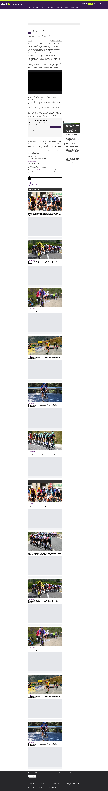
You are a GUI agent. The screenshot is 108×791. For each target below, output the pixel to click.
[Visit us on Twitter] (81, 3)
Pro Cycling (30, 27)
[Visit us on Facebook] (79, 3)
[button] (105, 3)
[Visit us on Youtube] (84, 3)
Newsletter (59, 40)
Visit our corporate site (68, 772)
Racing (37, 7)
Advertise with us (57, 783)
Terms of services (44, 130)
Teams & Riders (36, 27)
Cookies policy (69, 780)
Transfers (60, 24)
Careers (42, 783)
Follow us (53, 40)
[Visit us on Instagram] (83, 3)
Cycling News (35, 33)
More (77, 7)
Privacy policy (56, 780)
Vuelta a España (53, 24)
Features (72, 7)
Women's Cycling (45, 7)
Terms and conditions (32, 780)
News (33, 7)
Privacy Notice (34, 131)
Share (31, 40)
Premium (53, 7)
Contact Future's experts (45, 780)
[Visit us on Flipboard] (86, 3)
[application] (45, 81)
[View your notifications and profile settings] (100, 4)
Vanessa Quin (42, 27)
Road (30, 179)
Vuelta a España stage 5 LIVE (40, 24)
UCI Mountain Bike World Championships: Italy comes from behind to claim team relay (72, 145)
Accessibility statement (32, 783)
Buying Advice (64, 7)
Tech (58, 7)
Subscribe (90, 3)
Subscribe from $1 (69, 24)
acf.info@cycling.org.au (33, 161)
